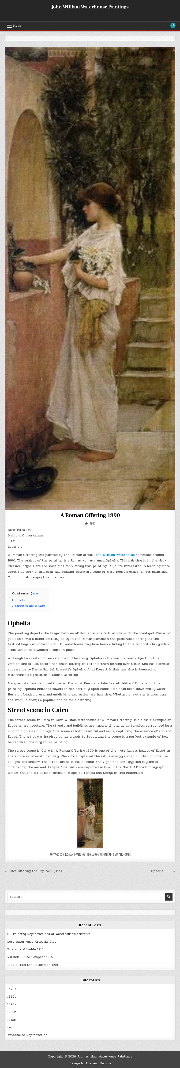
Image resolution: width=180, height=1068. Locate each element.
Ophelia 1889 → (163, 871)
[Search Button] (173, 25)
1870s (11, 989)
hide (35, 594)
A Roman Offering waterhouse (111, 854)
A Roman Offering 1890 (90, 515)
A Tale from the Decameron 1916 (32, 965)
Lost (10, 1027)
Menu (17, 25)
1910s (11, 1019)
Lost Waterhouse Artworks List (31, 941)
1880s (11, 996)
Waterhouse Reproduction (27, 1035)
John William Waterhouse (114, 554)
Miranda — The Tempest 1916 (30, 957)
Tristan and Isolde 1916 (25, 949)
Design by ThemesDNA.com (90, 1063)
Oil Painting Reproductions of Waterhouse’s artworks (48, 934)
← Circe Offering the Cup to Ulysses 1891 (37, 871)
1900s (11, 1012)
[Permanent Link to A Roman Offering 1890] (90, 278)
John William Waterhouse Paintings (90, 7)
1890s (92, 523)
